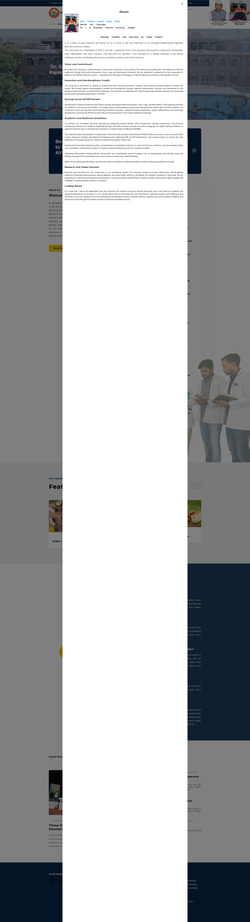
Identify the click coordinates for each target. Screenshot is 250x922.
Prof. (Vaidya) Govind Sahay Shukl (100, 21)
